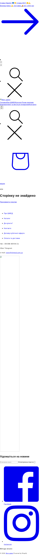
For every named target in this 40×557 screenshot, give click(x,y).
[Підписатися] (34, 462)
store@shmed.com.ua (14, 253)
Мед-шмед (9, 553)
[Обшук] (20, 82)
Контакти (7, 228)
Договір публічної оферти (14, 233)
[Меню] (1, 62)
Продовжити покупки (8, 202)
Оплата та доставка (12, 238)
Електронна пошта (26, 462)
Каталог (7, 218)
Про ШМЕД (8, 213)
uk (1, 106)
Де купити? (8, 223)
